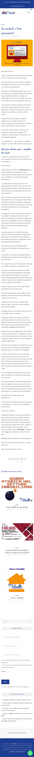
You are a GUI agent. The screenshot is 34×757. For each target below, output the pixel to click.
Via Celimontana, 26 (17, 6)
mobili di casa (13, 459)
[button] (30, 753)
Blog (3, 24)
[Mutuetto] (10, 12)
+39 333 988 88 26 (12, 2)
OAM (11, 667)
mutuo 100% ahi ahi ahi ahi (17, 507)
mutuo (23, 459)
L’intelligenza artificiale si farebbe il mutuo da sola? (17, 700)
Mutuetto (14, 744)
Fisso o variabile (17, 598)
